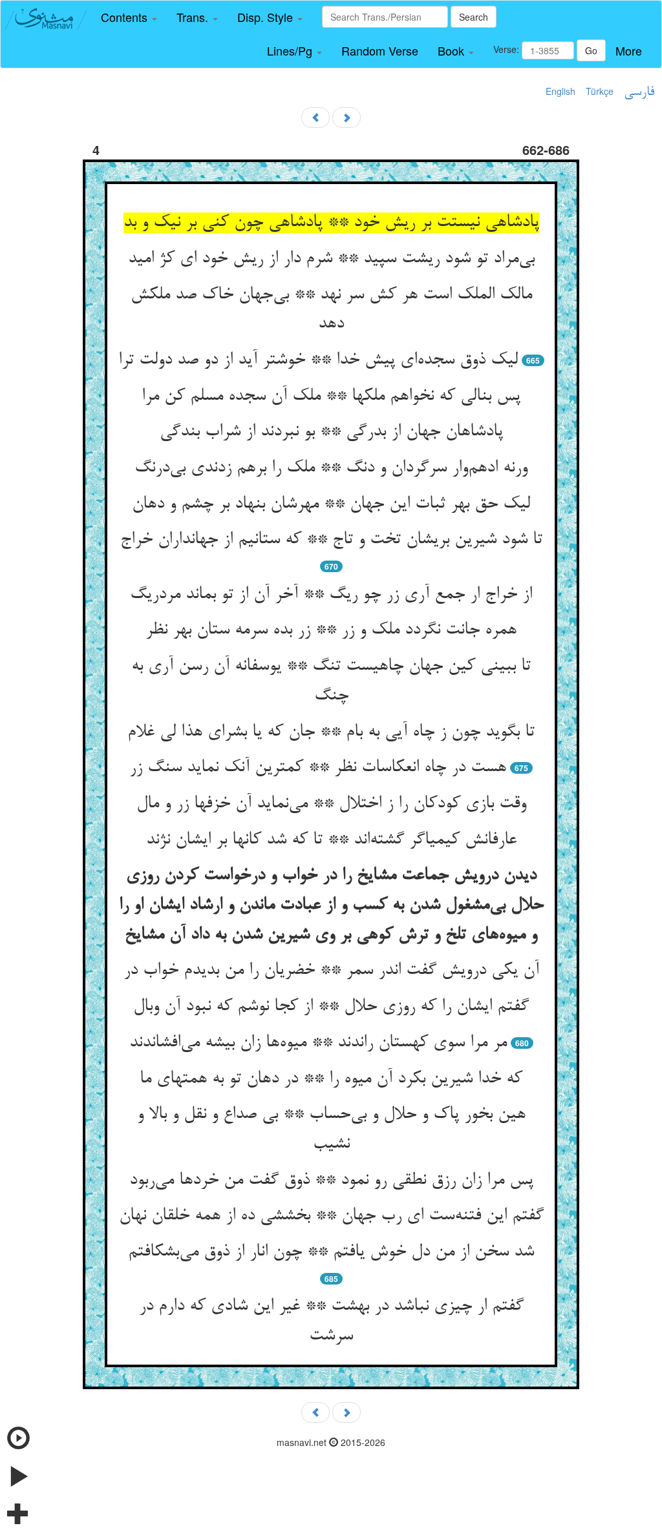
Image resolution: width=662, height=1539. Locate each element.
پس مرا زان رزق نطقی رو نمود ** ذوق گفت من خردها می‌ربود (331, 1180)
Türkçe (600, 91)
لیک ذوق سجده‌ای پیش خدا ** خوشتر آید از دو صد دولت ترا (318, 360)
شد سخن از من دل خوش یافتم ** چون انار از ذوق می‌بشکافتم (331, 1252)
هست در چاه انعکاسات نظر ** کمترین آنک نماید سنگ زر (317, 768)
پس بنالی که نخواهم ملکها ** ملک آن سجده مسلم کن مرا (331, 396)
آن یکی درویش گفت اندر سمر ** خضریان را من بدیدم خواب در (331, 970)
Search (473, 16)
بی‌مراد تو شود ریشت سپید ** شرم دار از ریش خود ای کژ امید (331, 259)
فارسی (639, 92)
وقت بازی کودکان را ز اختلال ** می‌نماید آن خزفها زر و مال (331, 804)
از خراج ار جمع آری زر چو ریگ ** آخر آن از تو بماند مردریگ (331, 594)
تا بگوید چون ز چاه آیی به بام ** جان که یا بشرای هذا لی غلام (331, 732)
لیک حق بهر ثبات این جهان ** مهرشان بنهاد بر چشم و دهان (331, 504)
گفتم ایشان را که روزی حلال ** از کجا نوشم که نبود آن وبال (331, 1007)
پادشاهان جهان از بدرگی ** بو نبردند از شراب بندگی (331, 432)
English (560, 91)
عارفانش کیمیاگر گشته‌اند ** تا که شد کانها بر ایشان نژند (331, 840)
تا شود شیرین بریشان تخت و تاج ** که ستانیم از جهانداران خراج (331, 540)
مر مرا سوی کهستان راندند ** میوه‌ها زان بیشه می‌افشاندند (318, 1043)
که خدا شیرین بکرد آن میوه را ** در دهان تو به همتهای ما (331, 1079)
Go (591, 50)
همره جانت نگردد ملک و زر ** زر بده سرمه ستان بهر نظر (331, 630)
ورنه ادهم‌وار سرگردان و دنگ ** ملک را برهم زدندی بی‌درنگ (331, 468)
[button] (129, 17)
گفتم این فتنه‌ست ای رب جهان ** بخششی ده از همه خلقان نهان (331, 1216)
